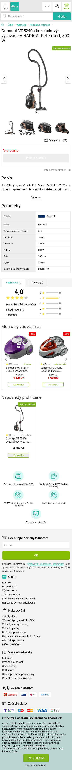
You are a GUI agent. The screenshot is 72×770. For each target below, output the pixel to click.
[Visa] (42, 710)
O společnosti (9, 586)
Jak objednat (9, 616)
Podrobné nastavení (36, 765)
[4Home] (3, 25)
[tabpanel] (36, 79)
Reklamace (8, 670)
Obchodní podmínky (13, 640)
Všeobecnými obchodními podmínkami (45, 564)
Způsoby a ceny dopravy (15, 624)
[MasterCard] (30, 710)
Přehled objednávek (12, 662)
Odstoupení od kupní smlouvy (18, 674)
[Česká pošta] (23, 694)
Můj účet (7, 658)
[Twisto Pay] (9, 710)
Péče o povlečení (11, 644)
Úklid (10, 25)
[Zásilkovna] (10, 694)
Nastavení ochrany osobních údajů (21, 636)
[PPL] (45, 694)
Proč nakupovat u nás (14, 632)
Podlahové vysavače (40, 25)
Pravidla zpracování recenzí (17, 678)
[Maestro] (20, 710)
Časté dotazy (9, 666)
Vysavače (21, 25)
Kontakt (6, 582)
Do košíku (18, 384)
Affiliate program (11, 594)
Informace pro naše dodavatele (19, 598)
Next (66, 359)
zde (15, 751)
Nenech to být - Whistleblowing (18, 602)
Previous (6, 359)
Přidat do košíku (36, 158)
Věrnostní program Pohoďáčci (18, 620)
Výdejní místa (9, 590)
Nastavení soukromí (34, 745)
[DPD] (33, 694)
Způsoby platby (10, 628)
